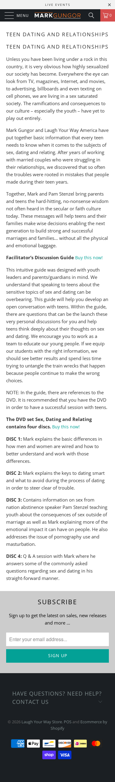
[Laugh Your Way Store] (57, 15)
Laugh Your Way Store (41, 721)
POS (67, 721)
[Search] (93, 15)
